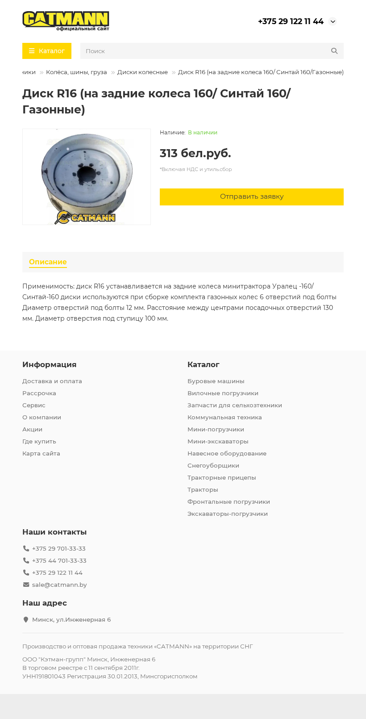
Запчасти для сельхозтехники (234, 405)
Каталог (203, 364)
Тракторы (202, 489)
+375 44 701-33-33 (59, 560)
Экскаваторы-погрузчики (227, 513)
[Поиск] (334, 51)
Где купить (39, 441)
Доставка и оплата (52, 381)
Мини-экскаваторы (218, 441)
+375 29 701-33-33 (59, 548)
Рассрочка (39, 393)
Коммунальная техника (224, 417)
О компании (41, 417)
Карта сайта (41, 453)
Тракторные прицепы (221, 477)
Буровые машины (216, 381)
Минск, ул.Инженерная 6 (71, 619)
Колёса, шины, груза (76, 71)
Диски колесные (142, 71)
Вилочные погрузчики (222, 393)
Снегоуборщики (213, 465)
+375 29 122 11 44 (291, 21)
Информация (49, 364)
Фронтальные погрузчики (228, 501)
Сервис (34, 405)
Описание (48, 262)
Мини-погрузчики (215, 429)
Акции (32, 429)
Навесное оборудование (226, 453)
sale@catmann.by (59, 584)
